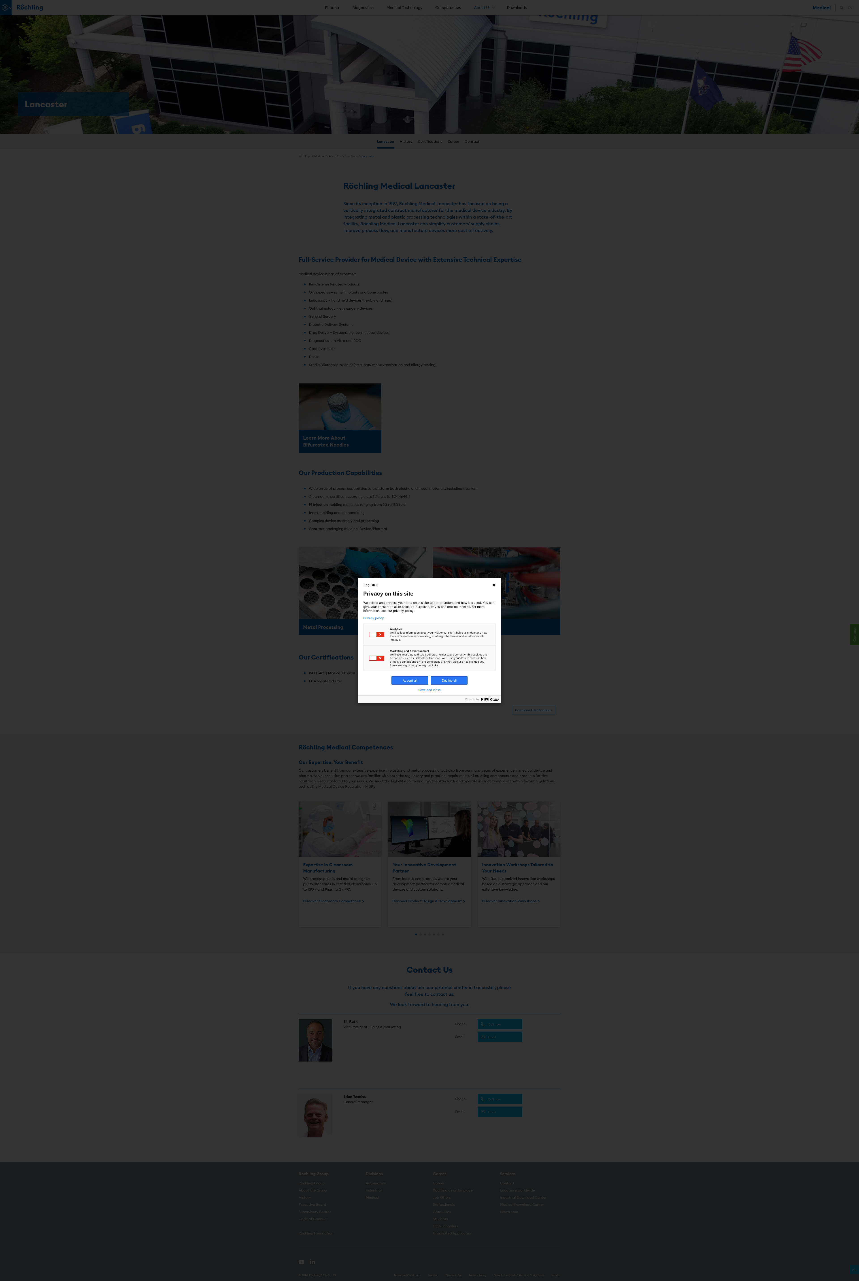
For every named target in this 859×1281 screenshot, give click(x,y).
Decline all (449, 680)
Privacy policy (373, 618)
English (369, 585)
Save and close (429, 690)
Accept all (410, 680)
